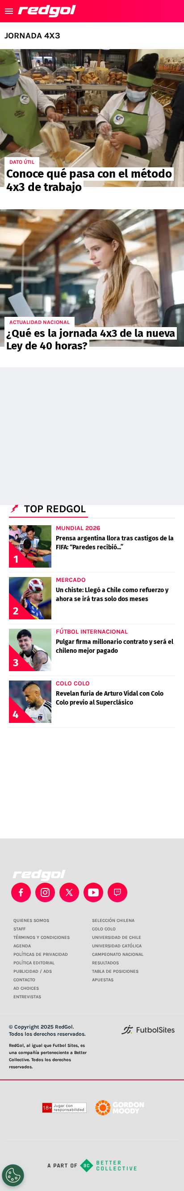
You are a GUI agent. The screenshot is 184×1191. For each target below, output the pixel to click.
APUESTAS (102, 980)
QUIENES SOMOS (31, 920)
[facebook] (21, 892)
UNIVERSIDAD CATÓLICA (117, 946)
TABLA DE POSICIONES (115, 971)
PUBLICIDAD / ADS (32, 971)
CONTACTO (24, 980)
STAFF (19, 929)
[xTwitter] (69, 892)
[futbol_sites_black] (148, 1033)
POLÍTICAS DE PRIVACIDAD (40, 954)
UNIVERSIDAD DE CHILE (116, 937)
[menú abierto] (9, 11)
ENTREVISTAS (27, 997)
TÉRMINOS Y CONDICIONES (41, 937)
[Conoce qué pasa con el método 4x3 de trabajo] (92, 118)
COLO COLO (104, 929)
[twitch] (117, 892)
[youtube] (93, 892)
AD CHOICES (26, 988)
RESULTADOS (105, 963)
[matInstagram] (45, 892)
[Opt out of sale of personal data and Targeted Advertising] (13, 1175)
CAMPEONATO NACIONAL (117, 954)
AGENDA (22, 946)
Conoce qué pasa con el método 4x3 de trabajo (89, 180)
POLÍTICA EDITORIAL (33, 963)
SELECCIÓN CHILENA (113, 920)
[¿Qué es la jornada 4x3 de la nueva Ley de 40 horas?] (92, 278)
